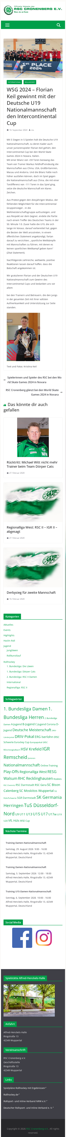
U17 (44, 813)
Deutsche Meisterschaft (31, 729)
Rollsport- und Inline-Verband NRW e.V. (25, 1101)
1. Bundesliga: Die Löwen (20, 666)
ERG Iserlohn (44, 737)
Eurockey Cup (21, 742)
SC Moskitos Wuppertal (36, 790)
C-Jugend (40, 724)
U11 (22, 814)
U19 (59, 814)
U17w (52, 814)
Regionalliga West (33, 771)
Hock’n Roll (9, 640)
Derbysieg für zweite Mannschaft (31, 592)
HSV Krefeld (31, 749)
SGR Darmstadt (26, 798)
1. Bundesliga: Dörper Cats (21, 671)
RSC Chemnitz (9, 785)
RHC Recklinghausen (35, 778)
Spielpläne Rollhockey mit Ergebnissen (24, 1088)
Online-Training (49, 765)
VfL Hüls (13, 820)
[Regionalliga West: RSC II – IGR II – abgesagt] (33, 485)
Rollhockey (30, 82)
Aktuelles (8, 624)
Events (7, 630)
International (14, 82)
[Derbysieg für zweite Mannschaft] (33, 550)
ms (32, 130)
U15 (36, 813)
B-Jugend (28, 724)
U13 (29, 814)
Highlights (9, 635)
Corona (51, 724)
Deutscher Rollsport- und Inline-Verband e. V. (28, 1107)
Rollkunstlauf (14, 655)
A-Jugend (16, 724)
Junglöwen (12, 650)
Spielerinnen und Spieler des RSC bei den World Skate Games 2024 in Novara (34, 380)
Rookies (58, 778)
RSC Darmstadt (25, 785)
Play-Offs (11, 771)
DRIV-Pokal (24, 736)
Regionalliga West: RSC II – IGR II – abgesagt (32, 529)
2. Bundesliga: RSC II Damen (22, 676)
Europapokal (36, 742)
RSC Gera (40, 785)
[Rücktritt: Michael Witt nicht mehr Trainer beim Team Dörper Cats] (33, 420)
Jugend (7, 645)
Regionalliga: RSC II (17, 687)
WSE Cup (25, 820)
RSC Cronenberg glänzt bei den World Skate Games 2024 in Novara (32, 392)
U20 (6, 820)
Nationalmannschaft (22, 765)
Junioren (31, 758)
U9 (17, 814)
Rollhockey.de (11, 1094)
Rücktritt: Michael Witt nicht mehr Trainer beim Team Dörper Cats (32, 464)
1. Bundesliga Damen (26, 709)
